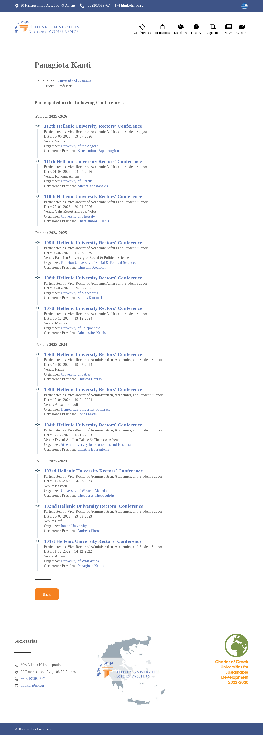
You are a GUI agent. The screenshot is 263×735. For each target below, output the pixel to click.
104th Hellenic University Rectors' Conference (93, 424)
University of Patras (76, 374)
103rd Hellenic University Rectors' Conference (93, 470)
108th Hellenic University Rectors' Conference (93, 277)
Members (180, 33)
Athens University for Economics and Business (96, 444)
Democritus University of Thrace (85, 409)
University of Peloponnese (80, 328)
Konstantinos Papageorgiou (98, 151)
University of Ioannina (74, 80)
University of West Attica (80, 561)
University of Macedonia (79, 293)
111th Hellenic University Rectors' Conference (93, 161)
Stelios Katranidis (91, 298)
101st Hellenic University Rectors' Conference (93, 541)
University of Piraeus (76, 181)
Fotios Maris (87, 414)
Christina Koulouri (92, 267)
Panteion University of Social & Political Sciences (98, 263)
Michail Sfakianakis (93, 186)
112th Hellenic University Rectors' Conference (93, 126)
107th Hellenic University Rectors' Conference (93, 308)
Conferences (142, 33)
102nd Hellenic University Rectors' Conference (93, 506)
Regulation (212, 33)
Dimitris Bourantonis (93, 449)
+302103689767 (97, 5)
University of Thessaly (78, 216)
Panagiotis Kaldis (91, 566)
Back (47, 594)
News (228, 33)
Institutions (162, 33)
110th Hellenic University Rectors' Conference (93, 196)
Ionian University (74, 526)
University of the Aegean (79, 146)
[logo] (50, 27)
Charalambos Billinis (93, 221)
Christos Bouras (90, 379)
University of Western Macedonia (86, 491)
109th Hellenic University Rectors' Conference (93, 242)
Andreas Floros (88, 531)
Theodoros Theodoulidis (96, 495)
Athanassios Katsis (91, 333)
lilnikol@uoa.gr (133, 5)
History (196, 33)
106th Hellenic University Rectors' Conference (93, 354)
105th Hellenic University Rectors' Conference (93, 389)
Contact (241, 33)
